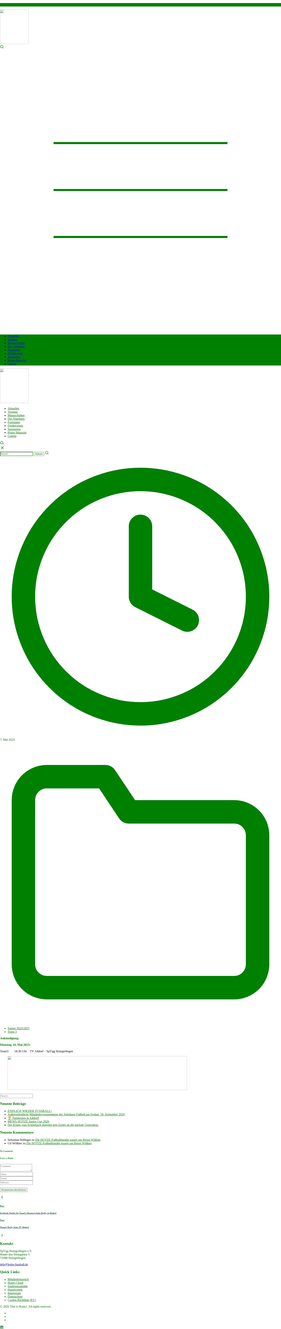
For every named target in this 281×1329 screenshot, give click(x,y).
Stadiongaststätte (18, 1286)
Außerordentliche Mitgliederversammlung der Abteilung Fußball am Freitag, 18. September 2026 (66, 1114)
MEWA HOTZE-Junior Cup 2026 (28, 1121)
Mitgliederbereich (18, 1279)
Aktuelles (13, 336)
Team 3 (12, 1031)
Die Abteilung (16, 346)
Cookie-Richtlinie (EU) (22, 1300)
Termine (13, 339)
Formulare (14, 350)
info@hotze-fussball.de (14, 1264)
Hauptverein (15, 1289)
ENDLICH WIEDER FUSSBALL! (30, 1111)
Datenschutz (15, 1296)
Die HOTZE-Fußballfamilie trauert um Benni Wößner (68, 1139)
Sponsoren (14, 356)
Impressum (14, 1293)
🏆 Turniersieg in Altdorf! (23, 1118)
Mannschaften (16, 343)
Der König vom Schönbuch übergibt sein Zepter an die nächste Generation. (53, 1125)
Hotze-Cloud (15, 1282)
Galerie (12, 363)
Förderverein (15, 353)
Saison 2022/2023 (18, 1028)
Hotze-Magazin (17, 360)
